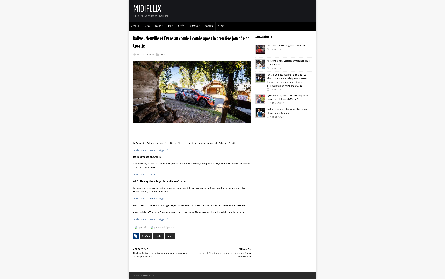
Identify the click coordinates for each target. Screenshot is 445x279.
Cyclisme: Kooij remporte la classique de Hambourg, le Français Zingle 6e (287, 97)
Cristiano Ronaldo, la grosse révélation (286, 45)
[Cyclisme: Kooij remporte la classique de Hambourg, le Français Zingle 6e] (260, 101)
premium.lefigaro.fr (164, 227)
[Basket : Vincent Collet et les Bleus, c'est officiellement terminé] (260, 115)
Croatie (158, 236)
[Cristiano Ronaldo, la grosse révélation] (260, 51)
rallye (170, 236)
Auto (162, 54)
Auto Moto (146, 236)
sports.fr (142, 227)
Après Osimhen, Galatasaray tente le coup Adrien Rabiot (288, 62)
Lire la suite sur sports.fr (145, 174)
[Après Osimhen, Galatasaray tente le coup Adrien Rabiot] (260, 66)
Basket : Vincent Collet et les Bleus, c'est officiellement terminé (287, 111)
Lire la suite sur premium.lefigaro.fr (150, 150)
